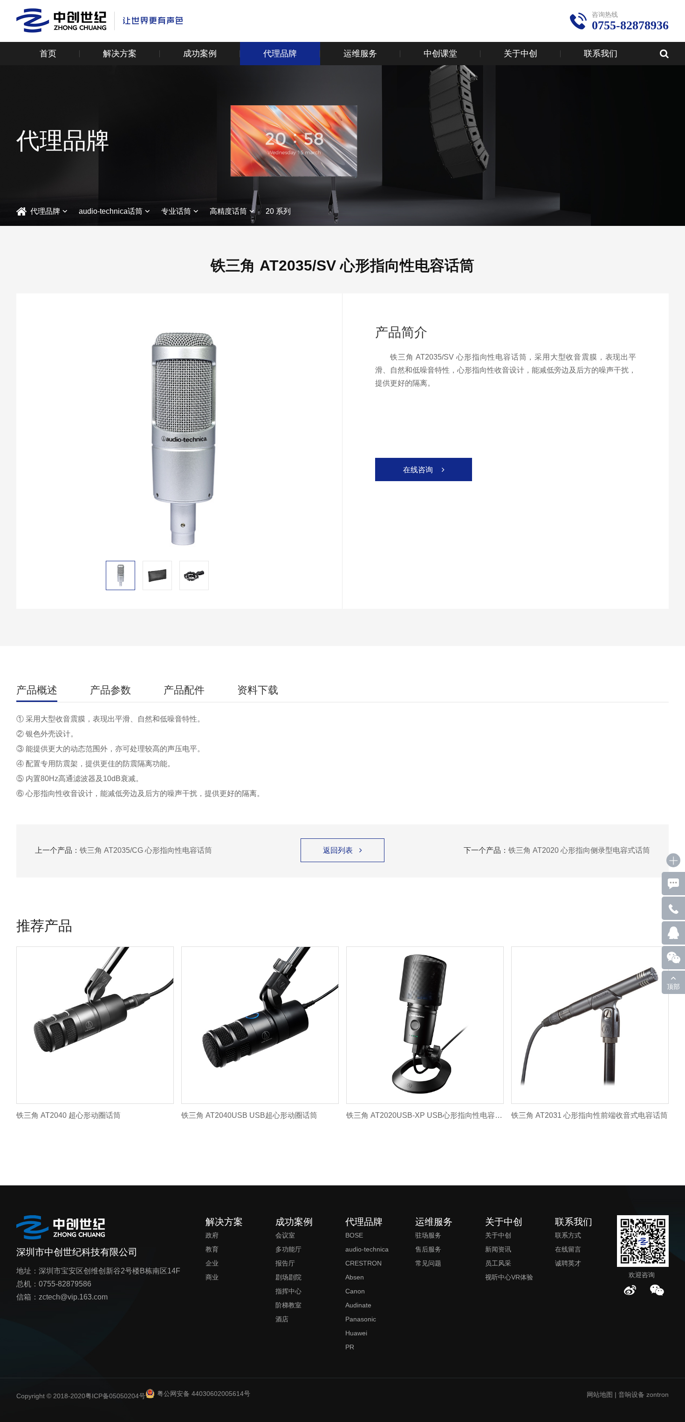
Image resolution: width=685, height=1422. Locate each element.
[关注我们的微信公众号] (657, 1290)
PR (349, 1347)
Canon (355, 1291)
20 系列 (278, 211)
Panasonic (360, 1319)
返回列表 (342, 850)
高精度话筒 (228, 211)
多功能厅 (288, 1249)
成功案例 (200, 53)
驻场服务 (428, 1235)
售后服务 (428, 1249)
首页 (48, 53)
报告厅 (285, 1263)
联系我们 (600, 53)
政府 (212, 1235)
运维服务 (360, 53)
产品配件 (184, 690)
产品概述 (36, 690)
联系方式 (568, 1235)
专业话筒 (176, 211)
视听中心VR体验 (509, 1277)
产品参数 (110, 690)
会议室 (285, 1235)
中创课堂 (440, 53)
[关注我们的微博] (630, 1290)
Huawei (356, 1333)
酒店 (281, 1319)
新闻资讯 (498, 1249)
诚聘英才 (568, 1263)
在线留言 (568, 1249)
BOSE (354, 1235)
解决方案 (120, 53)
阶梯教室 (288, 1305)
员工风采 (498, 1263)
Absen (354, 1277)
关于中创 (520, 53)
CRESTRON (363, 1263)
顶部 (673, 986)
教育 (212, 1249)
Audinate (358, 1305)
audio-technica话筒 (111, 211)
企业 (212, 1263)
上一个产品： (123, 850)
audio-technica (367, 1249)
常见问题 (428, 1263)
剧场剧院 (288, 1277)
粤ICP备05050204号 (115, 1396)
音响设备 (631, 1394)
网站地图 (600, 1394)
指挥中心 (288, 1291)
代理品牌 (280, 53)
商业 (212, 1277)
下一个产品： (557, 850)
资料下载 (257, 690)
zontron (657, 1394)
